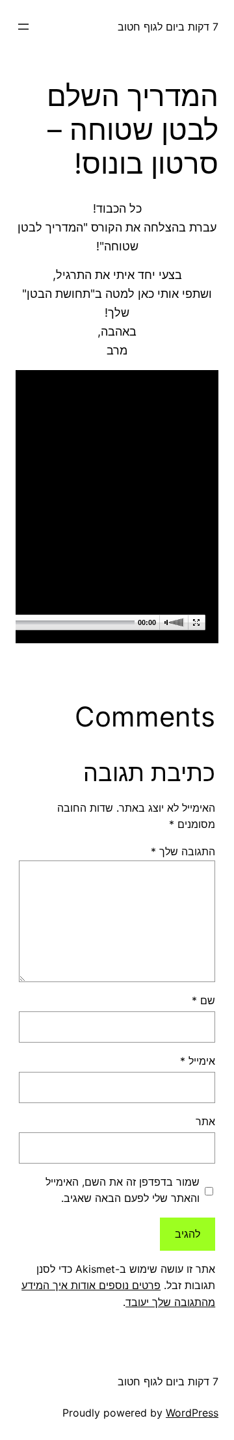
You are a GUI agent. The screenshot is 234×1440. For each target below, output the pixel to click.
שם (203, 1000)
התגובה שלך (183, 851)
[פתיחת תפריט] (23, 26)
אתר (205, 1121)
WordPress (192, 1412)
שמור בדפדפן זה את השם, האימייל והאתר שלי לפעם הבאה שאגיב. (123, 1190)
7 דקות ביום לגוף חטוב (168, 26)
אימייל (197, 1060)
